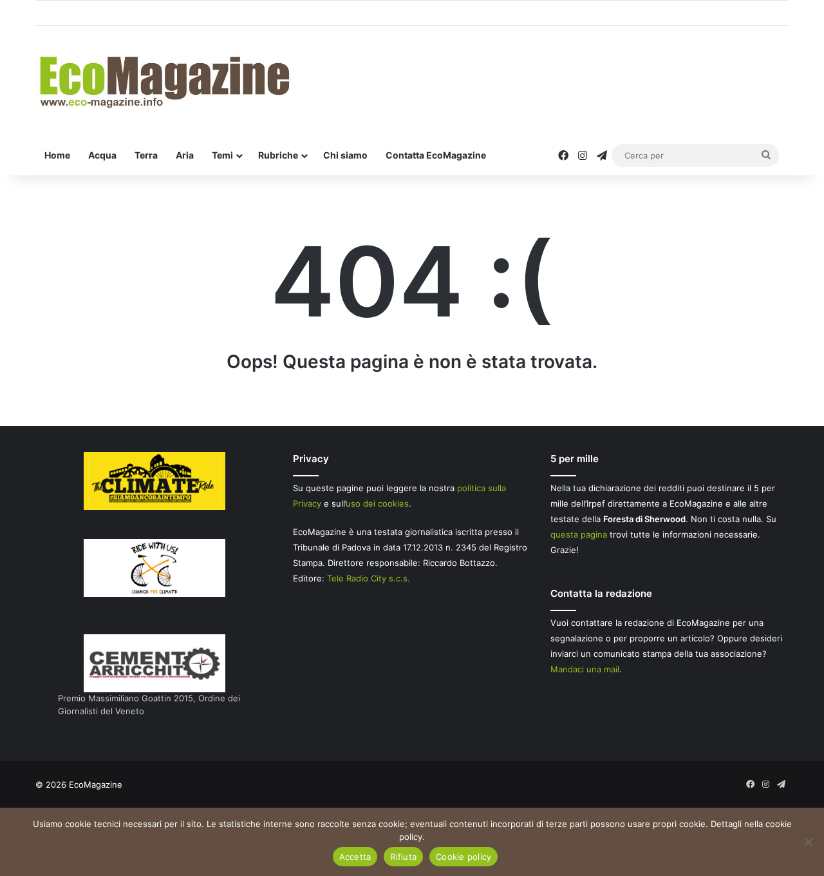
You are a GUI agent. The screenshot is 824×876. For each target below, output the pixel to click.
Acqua (102, 155)
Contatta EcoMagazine (436, 155)
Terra (146, 155)
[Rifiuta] (807, 841)
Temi (222, 155)
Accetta (355, 857)
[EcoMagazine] (163, 81)
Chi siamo (345, 155)
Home (57, 155)
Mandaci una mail (584, 669)
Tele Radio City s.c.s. (368, 578)
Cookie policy (463, 857)
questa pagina (578, 534)
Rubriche (278, 155)
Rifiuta (403, 857)
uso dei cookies (377, 503)
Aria (185, 155)
